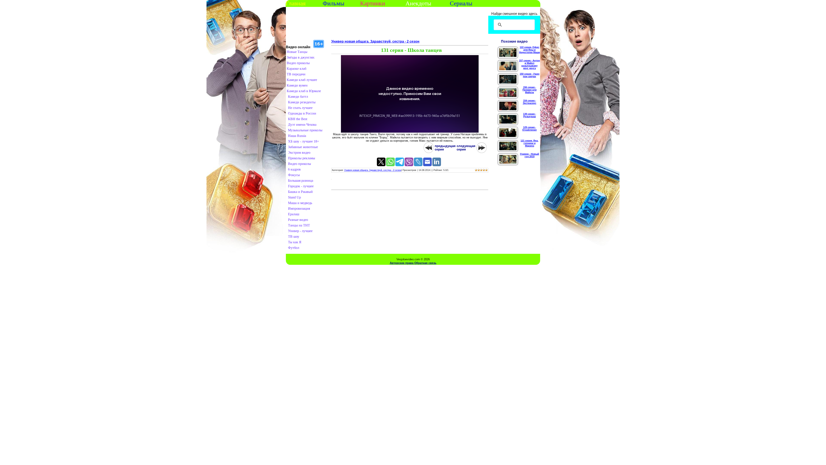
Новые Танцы (297, 52)
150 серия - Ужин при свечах (529, 75)
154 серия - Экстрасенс (529, 101)
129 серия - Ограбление (529, 128)
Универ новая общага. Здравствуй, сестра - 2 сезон (375, 41)
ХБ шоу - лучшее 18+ (303, 141)
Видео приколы (298, 63)
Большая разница (300, 180)
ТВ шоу (293, 236)
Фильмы (333, 3)
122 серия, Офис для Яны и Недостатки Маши (529, 50)
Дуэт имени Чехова (302, 124)
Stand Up (294, 197)
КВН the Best (297, 119)
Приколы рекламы (301, 158)
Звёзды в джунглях (300, 57)
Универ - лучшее (300, 231)
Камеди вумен (297, 85)
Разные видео (298, 220)
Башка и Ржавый (300, 192)
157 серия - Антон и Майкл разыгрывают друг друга (529, 64)
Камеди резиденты (302, 102)
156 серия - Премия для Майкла (529, 90)
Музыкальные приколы (305, 130)
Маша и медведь (300, 203)
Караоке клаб (296, 68)
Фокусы (294, 175)
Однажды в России (302, 113)
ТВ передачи (296, 74)
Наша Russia (297, 136)
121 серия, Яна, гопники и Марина (529, 143)
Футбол (293, 248)
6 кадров (294, 169)
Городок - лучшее (301, 186)
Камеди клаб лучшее (302, 80)
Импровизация (299, 208)
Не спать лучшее (300, 108)
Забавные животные (303, 147)
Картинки (372, 3)
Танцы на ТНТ (299, 225)
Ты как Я (294, 242)
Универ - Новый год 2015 (529, 155)
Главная (296, 3)
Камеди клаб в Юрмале (304, 91)
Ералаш (293, 214)
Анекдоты (418, 3)
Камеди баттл (298, 96)
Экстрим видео (299, 152)
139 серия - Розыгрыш (529, 115)
